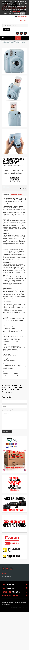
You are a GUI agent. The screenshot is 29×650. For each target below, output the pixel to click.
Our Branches (23, 602)
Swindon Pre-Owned (18, 18)
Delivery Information (16, 194)
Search (7, 29)
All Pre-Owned (9, 18)
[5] (12, 410)
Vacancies (8, 604)
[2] (5, 410)
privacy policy (16, 11)
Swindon (4, 573)
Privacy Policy (13, 601)
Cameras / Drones (9, 41)
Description (6, 194)
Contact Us (17, 602)
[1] (3, 410)
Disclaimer (11, 602)
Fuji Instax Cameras (18, 41)
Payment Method (5, 602)
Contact (24, 20)
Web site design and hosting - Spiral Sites (19, 607)
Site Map (3, 604)
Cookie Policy (19, 601)
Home (3, 41)
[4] (10, 410)
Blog (21, 20)
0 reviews (6, 187)
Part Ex (4, 18)
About (25, 18)
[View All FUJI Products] (14, 178)
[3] (8, 410)
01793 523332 (22, 16)
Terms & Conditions (5, 601)
